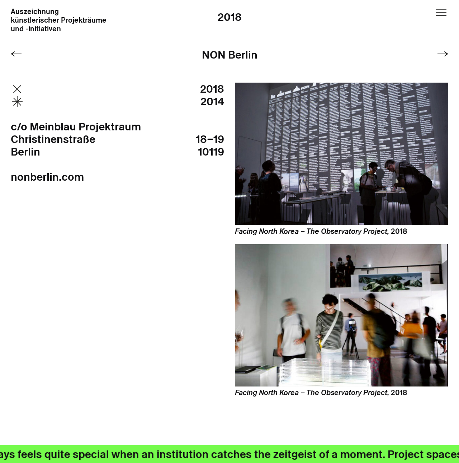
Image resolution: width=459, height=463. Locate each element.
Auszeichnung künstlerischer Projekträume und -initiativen (59, 20)
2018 (230, 17)
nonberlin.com (47, 177)
